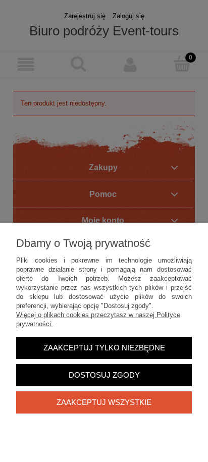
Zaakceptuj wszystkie (104, 402)
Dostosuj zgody (104, 375)
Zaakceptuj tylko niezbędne (104, 347)
